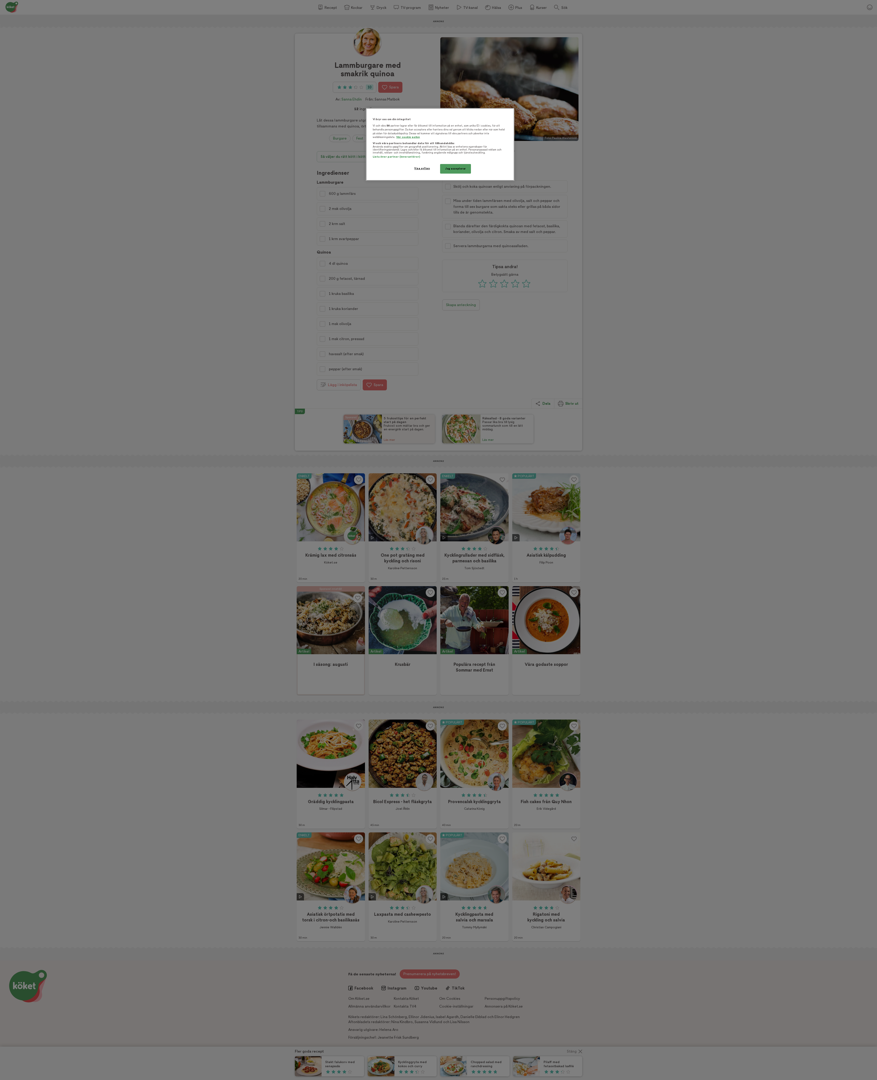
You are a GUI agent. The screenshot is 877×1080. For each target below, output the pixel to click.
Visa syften (422, 168)
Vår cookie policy (408, 137)
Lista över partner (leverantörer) (396, 156)
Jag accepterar (455, 168)
